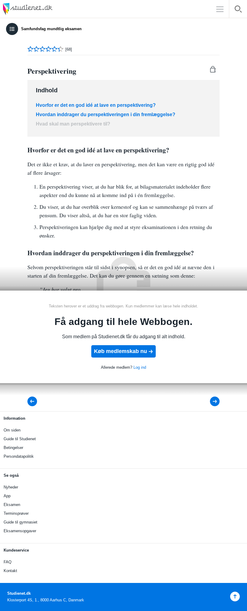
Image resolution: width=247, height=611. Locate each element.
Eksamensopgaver (20, 531)
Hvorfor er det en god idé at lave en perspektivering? (96, 105)
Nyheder (11, 487)
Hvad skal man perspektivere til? (73, 123)
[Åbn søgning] (238, 10)
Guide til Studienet (20, 439)
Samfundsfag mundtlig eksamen (51, 29)
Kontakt (10, 570)
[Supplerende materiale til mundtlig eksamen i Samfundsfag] (211, 401)
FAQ (7, 562)
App (7, 496)
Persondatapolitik (19, 456)
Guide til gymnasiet (20, 522)
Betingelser (13, 447)
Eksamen (12, 504)
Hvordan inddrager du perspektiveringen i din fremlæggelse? (105, 114)
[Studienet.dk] (42, 9)
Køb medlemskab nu (120, 351)
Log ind (139, 367)
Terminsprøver (16, 513)
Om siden (12, 430)
